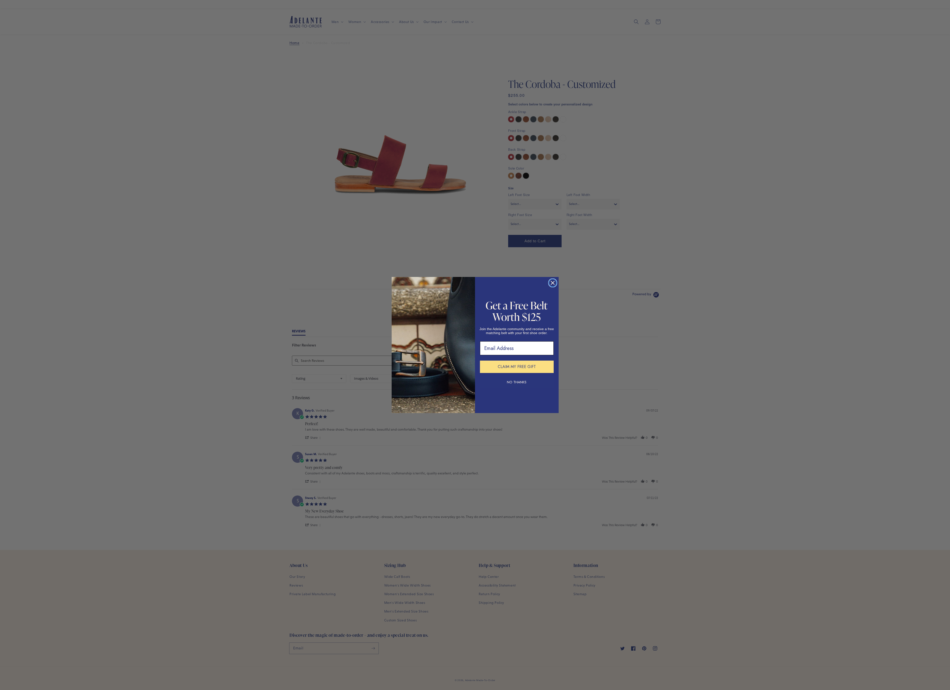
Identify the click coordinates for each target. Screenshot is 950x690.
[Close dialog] (553, 283)
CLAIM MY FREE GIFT (517, 367)
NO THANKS (516, 382)
